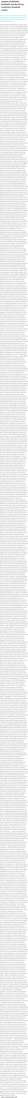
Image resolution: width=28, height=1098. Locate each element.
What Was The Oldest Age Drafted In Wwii (16, 15)
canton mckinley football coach (12, 7)
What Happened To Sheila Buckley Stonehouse (11, 17)
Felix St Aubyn (3, 15)
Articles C (12, 21)
